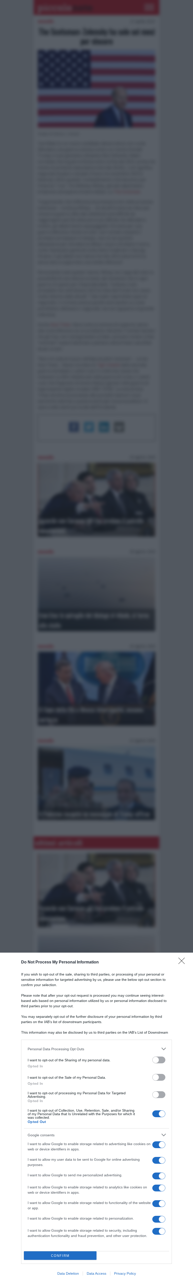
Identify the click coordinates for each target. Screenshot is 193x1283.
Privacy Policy (125, 1273)
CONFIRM (60, 1256)
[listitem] (96, 1049)
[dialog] (96, 1118)
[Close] (183, 962)
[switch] (158, 1060)
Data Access (96, 1273)
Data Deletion (68, 1273)
